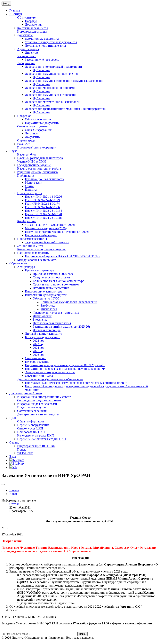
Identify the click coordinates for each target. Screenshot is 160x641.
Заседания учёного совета (42, 59)
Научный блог (26, 154)
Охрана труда (26, 140)
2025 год (38, 351)
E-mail (13, 493)
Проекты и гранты (29, 193)
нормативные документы (42, 38)
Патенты (31, 189)
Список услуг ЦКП (30, 428)
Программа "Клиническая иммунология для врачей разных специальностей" (76, 382)
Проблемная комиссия (32, 238)
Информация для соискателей (37, 403)
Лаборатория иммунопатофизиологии (50, 94)
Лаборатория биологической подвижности (53, 66)
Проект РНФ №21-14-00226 (43, 196)
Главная (14, 10)
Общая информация (38, 119)
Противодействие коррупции (36, 147)
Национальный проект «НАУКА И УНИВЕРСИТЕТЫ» (62, 256)
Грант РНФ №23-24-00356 (42, 207)
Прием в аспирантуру (39, 270)
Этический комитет (30, 245)
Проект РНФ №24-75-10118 (43, 217)
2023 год (38, 344)
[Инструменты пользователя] (3, 484)
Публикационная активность (44, 179)
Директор (31, 52)
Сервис (14, 442)
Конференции (26, 221)
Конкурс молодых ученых (42, 337)
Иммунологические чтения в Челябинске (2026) (57, 231)
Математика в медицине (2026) (46, 228)
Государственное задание (34, 165)
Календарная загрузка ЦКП (35, 435)
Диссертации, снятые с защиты (38, 414)
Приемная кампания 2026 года (53, 274)
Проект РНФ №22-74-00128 (43, 214)
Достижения (33, 24)
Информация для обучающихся (46, 295)
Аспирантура (26, 266)
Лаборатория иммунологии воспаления (51, 73)
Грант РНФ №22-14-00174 (42, 203)
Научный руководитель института (40, 158)
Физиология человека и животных (56, 312)
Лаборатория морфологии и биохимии (50, 87)
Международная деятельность (37, 259)
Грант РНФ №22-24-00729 (42, 200)
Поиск (21, 449)
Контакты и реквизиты (32, 28)
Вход (12, 456)
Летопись (31, 133)
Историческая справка (32, 31)
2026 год (38, 354)
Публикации (41, 70)
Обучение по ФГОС (46, 298)
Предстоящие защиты (31, 407)
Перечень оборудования (33, 425)
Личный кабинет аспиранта (43, 333)
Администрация (28, 49)
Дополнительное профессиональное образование (50, 379)
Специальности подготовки (51, 277)
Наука (13, 151)
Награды (31, 21)
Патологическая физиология (52, 323)
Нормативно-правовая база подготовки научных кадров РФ (65, 368)
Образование (18, 263)
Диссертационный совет (25, 393)
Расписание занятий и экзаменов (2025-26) (61, 326)
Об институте (26, 17)
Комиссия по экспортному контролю (41, 249)
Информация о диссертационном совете (44, 396)
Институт (15, 14)
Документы (25, 35)
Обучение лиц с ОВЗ (39, 375)
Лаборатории (26, 63)
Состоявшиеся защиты (32, 411)
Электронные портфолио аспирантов (50, 372)
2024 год (38, 347)
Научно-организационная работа (39, 168)
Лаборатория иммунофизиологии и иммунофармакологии (64, 80)
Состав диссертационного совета (39, 400)
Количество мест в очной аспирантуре (58, 281)
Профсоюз (24, 115)
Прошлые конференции (41, 235)
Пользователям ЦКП (31, 432)
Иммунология (42, 316)
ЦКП (12, 418)
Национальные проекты (33, 252)
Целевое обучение (37, 361)
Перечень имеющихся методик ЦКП (41, 439)
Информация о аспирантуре (43, 291)
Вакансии (23, 144)
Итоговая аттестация (46, 330)
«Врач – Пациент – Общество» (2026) (50, 224)
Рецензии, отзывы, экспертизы (37, 172)
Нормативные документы (42, 122)
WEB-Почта (25, 453)
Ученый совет (26, 56)
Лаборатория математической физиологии (53, 101)
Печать (14, 490)
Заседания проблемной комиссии (47, 242)
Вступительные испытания (51, 288)
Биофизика (48, 305)
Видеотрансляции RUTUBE (36, 446)
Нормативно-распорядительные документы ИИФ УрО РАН (65, 365)
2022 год (38, 340)
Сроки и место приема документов (56, 284)
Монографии (33, 182)
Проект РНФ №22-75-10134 (43, 210)
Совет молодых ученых (33, 126)
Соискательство (35, 358)
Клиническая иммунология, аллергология (69, 302)
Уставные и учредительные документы (51, 42)
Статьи (29, 186)
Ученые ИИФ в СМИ (31, 161)
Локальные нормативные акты (45, 45)
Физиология (49, 309)
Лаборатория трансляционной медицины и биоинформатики (66, 108)
